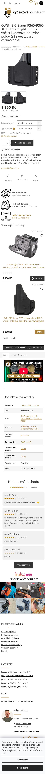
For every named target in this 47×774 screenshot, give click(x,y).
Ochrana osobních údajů (11, 644)
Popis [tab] (5, 355)
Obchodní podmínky (9, 648)
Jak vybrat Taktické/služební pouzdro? (17, 675)
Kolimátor (25, 435)
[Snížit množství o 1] (10, 144)
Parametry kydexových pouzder (14, 687)
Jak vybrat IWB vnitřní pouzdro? (14, 679)
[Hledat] (5, 3)
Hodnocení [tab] (14, 355)
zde (3, 753)
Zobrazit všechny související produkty (23, 347)
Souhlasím (22, 767)
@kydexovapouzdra (24, 578)
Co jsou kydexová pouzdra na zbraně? (17, 701)
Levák (13, 338)
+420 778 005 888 (23, 723)
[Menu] (41, 3)
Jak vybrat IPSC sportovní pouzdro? (15, 672)
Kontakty (5, 651)
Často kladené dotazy (10, 638)
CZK (16, 3)
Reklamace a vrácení (9, 641)
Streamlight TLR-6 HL (29, 429)
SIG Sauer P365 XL (29, 417)
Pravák (5, 338)
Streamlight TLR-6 (28, 426)
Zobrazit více (23, 565)
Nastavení (22, 759)
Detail (39, 332)
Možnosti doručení (9, 136)
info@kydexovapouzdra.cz (27, 731)
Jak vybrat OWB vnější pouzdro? (14, 683)
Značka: (12, 49)
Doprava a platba (8, 631)
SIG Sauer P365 (27, 416)
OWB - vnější (26, 442)
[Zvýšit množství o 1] (10, 141)
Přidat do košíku (24, 143)
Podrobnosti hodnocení (35, 47)
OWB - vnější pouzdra (30, 405)
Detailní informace (9, 168)
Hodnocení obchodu (23, 481)
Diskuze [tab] (23, 355)
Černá (23, 448)
